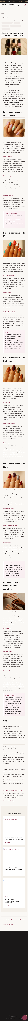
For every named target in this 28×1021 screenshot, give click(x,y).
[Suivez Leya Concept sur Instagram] (3, 950)
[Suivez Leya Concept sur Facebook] (6, 950)
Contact (3, 992)
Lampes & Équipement (6, 976)
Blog (3, 990)
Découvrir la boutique (9, 801)
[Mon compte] (21, 5)
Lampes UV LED (5, 966)
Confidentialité (5, 1009)
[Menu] (16, 5)
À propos (4, 985)
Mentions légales (5, 1004)
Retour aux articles (8, 924)
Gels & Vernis (5, 968)
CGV (3, 1007)
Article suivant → (22, 919)
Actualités (8, 12)
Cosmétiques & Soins (6, 973)
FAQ (3, 999)
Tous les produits (5, 961)
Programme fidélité (6, 987)
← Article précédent (6, 919)
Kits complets (5, 963)
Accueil (3, 12)
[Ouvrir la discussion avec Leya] (24, 1017)
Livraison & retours (6, 1002)
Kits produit (4, 978)
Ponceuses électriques (7, 971)
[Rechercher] (18, 5)
